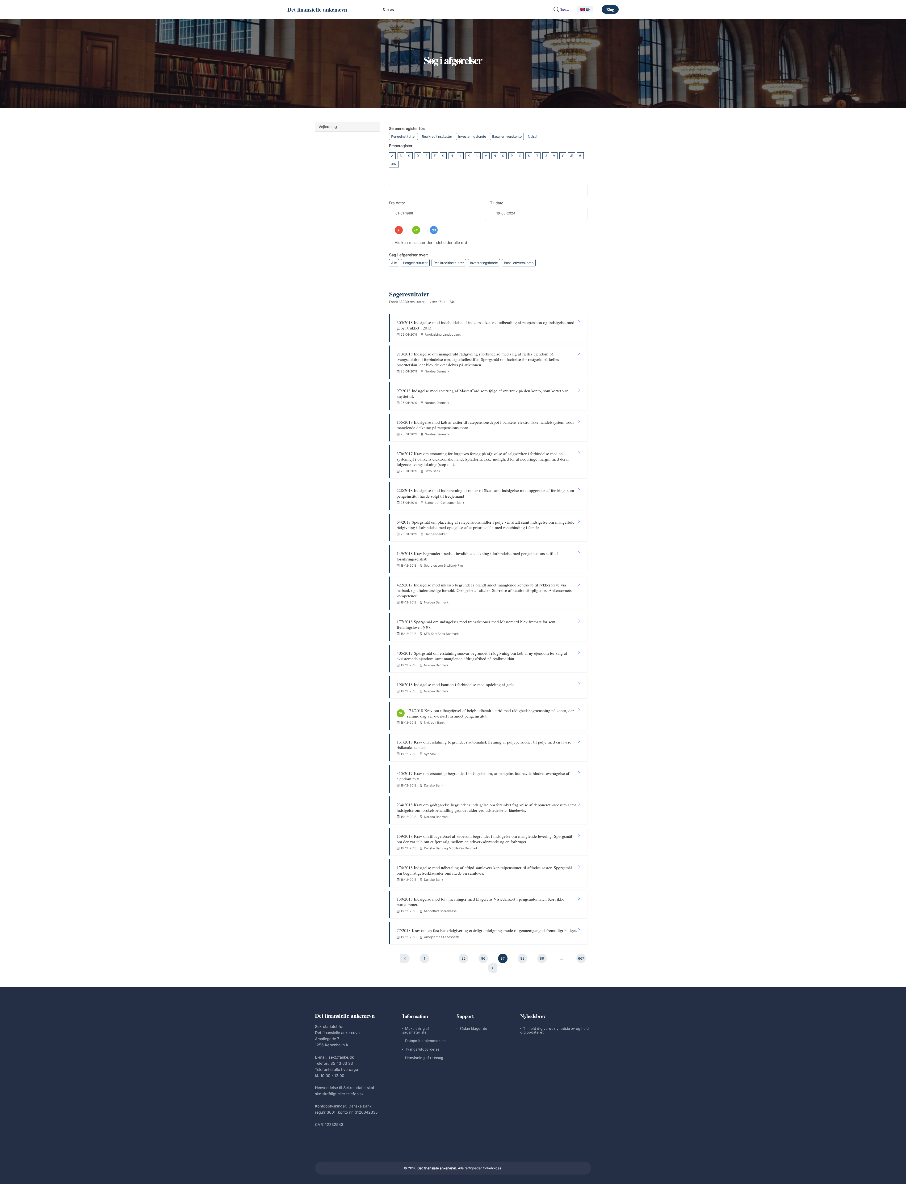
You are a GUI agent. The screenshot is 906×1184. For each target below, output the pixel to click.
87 (503, 958)
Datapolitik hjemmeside (425, 1041)
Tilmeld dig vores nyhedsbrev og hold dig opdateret (554, 1030)
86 (483, 958)
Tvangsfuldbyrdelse (422, 1049)
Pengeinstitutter (403, 136)
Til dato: (497, 203)
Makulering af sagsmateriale (415, 1030)
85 (463, 958)
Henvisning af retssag (424, 1058)
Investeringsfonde (472, 136)
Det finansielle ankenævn (317, 9)
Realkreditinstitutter (437, 136)
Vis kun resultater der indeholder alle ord (431, 242)
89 (542, 958)
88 (522, 958)
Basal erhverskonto (507, 136)
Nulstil (532, 136)
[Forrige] (405, 958)
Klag (610, 9)
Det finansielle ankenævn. (437, 1168)
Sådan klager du (473, 1028)
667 (581, 958)
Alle (394, 164)
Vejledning (328, 126)
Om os (388, 9)
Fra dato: (397, 203)
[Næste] (492, 968)
